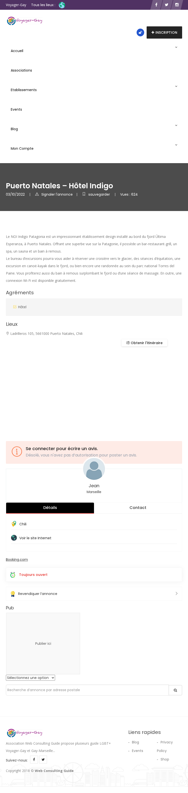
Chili (22, 524)
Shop (165, 759)
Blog (14, 129)
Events (16, 109)
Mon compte (22, 148)
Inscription (166, 32)
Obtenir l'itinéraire (146, 342)
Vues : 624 (129, 194)
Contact (137, 507)
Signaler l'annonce (57, 194)
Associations (21, 70)
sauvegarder (99, 194)
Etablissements (24, 89)
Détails (50, 507)
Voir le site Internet (35, 538)
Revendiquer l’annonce (37, 593)
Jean (94, 486)
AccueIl (17, 50)
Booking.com (17, 559)
